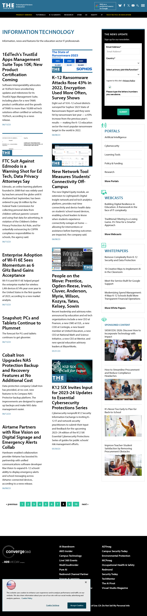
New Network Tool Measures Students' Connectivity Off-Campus (71, 178)
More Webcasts (113, 234)
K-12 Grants (55, 15)
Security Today (110, 574)
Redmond (107, 569)
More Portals (112, 181)
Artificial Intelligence (115, 137)
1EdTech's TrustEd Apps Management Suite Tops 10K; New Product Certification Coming (22, 66)
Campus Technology (70, 555)
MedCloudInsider (68, 565)
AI (86, 15)
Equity (94, 15)
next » (85, 504)
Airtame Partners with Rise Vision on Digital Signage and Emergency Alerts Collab (21, 437)
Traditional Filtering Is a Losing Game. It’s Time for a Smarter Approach (121, 222)
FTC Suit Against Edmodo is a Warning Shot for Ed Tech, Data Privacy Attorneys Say (22, 171)
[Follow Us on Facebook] (124, 5)
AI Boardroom (67, 546)
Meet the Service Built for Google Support (122, 282)
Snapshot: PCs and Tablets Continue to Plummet (21, 323)
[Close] (86, 582)
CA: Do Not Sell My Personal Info (114, 605)
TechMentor (108, 578)
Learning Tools (112, 154)
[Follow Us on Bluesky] (120, 5)
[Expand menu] (142, 6)
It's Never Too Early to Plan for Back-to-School (121, 411)
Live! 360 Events (68, 560)
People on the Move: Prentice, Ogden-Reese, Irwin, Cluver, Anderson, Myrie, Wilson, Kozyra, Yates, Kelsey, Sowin (72, 291)
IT (102, 15)
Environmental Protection (116, 555)
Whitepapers (116, 250)
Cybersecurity (112, 145)
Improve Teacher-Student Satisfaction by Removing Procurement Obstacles (118, 448)
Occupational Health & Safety (118, 565)
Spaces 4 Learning (69, 578)
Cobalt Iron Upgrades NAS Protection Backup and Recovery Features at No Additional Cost (20, 367)
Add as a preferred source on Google (106, 6)
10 (76, 504)
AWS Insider (65, 551)
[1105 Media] (16, 577)
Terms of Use (91, 605)
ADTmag (106, 546)
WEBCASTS (114, 197)
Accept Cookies (76, 605)
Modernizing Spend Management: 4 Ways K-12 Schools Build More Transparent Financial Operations (123, 295)
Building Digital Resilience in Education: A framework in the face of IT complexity (121, 207)
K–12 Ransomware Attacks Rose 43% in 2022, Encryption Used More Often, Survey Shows (71, 87)
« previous (12, 504)
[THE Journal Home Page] (17, 5)
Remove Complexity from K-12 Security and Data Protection (121, 258)
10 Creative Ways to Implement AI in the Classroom (123, 270)
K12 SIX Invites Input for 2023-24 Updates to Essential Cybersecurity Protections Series (72, 397)
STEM (79, 15)
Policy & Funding (114, 163)
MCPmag (107, 560)
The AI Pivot (108, 583)
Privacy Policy (129, 80)
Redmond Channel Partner (73, 574)
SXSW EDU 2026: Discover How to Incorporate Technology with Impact (123, 333)
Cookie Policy (27, 598)
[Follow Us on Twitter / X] (128, 5)
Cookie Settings (52, 605)
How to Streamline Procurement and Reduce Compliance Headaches (122, 372)
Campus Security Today (115, 551)
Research (68, 15)
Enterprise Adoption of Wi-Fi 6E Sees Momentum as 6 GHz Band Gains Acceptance (22, 265)
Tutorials (41, 15)
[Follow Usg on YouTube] (133, 5)
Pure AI (63, 569)
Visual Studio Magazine (115, 588)
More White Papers (115, 308)
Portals (112, 130)
